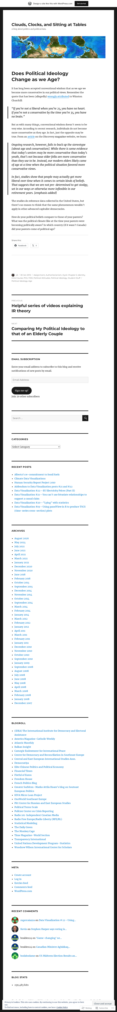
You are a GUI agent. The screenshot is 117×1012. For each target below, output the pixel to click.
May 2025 (20, 542)
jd (17, 275)
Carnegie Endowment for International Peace (39, 750)
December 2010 (23, 646)
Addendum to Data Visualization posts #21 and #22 (43, 486)
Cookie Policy (62, 1007)
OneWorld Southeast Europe (30, 799)
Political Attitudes (42, 278)
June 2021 (19, 550)
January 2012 (21, 626)
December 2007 (23, 703)
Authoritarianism (54, 275)
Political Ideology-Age (22, 281)
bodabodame (27, 955)
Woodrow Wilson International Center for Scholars (43, 847)
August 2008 (21, 671)
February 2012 (22, 622)
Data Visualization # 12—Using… (57, 920)
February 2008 (22, 695)
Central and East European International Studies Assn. (45, 758)
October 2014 (21, 598)
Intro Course (17, 278)
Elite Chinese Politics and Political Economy (39, 766)
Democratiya (21, 762)
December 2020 (23, 566)
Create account (22, 875)
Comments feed (23, 887)
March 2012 (21, 618)
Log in (18, 879)
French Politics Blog (25, 783)
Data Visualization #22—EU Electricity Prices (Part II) (44, 490)
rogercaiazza (27, 920)
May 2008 (20, 683)
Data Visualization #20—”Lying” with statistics (41, 502)
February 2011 (22, 638)
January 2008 (21, 699)
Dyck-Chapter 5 (69, 275)
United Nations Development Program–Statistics (42, 843)
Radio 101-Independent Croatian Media (36, 815)
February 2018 (22, 578)
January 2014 (21, 614)
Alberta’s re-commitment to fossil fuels (36, 474)
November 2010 (23, 650)
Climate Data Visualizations (30, 478)
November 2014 (23, 594)
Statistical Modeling (25, 823)
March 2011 (20, 634)
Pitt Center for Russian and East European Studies (42, 803)
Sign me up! (21, 390)
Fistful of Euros (23, 775)
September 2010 (23, 658)
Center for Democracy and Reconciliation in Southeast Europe (49, 754)
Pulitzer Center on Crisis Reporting (34, 811)
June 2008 (20, 679)
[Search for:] (47, 418)
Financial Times (23, 771)
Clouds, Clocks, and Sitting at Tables (49, 24)
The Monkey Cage (24, 831)
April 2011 (19, 630)
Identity (81, 275)
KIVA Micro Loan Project (28, 795)
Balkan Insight (22, 746)
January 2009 (22, 662)
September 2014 (23, 602)
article (31, 136)
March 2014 (21, 606)
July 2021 (19, 546)
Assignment (39, 275)
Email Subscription (26, 359)
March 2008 (21, 691)
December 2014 (23, 590)
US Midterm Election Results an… (58, 955)
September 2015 (23, 586)
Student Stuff (74, 278)
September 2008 (23, 666)
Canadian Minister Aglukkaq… (53, 946)
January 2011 (21, 642)
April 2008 (20, 687)
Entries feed (21, 883)
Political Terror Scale (26, 807)
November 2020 (23, 570)
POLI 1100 (28, 278)
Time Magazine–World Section (32, 835)
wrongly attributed (58, 96)
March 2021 (21, 558)
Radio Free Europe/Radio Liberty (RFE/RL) (38, 819)
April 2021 (20, 554)
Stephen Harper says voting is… (49, 929)
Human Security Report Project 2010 (34, 482)
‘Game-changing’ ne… (49, 938)
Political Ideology (59, 278)
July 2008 (19, 675)
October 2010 (21, 654)
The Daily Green (23, 827)
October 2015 (21, 582)
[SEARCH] (85, 418)
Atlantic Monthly (24, 742)
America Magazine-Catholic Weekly (34, 738)
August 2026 (21, 538)
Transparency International (30, 839)
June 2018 (19, 574)
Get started (81, 3)
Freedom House (23, 779)
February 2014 (22, 610)
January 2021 (21, 562)
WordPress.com (23, 891)
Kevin (23, 929)
